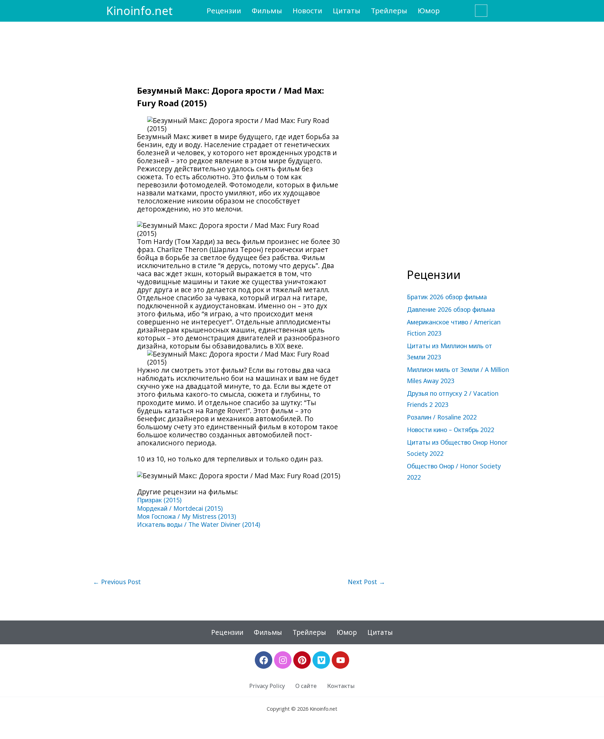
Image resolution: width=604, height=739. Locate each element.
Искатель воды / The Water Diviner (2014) (198, 524)
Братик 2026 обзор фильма (447, 297)
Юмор (429, 10)
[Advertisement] (459, 149)
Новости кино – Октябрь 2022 (450, 429)
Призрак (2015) (159, 500)
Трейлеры (389, 10)
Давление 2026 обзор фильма (451, 309)
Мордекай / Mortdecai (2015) (180, 508)
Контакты (341, 686)
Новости (307, 10)
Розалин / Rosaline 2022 (442, 417)
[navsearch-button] (481, 11)
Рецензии (224, 10)
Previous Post (117, 582)
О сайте (306, 686)
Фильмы (267, 10)
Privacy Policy (267, 686)
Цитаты (346, 10)
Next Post (366, 582)
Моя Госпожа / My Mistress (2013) (186, 516)
